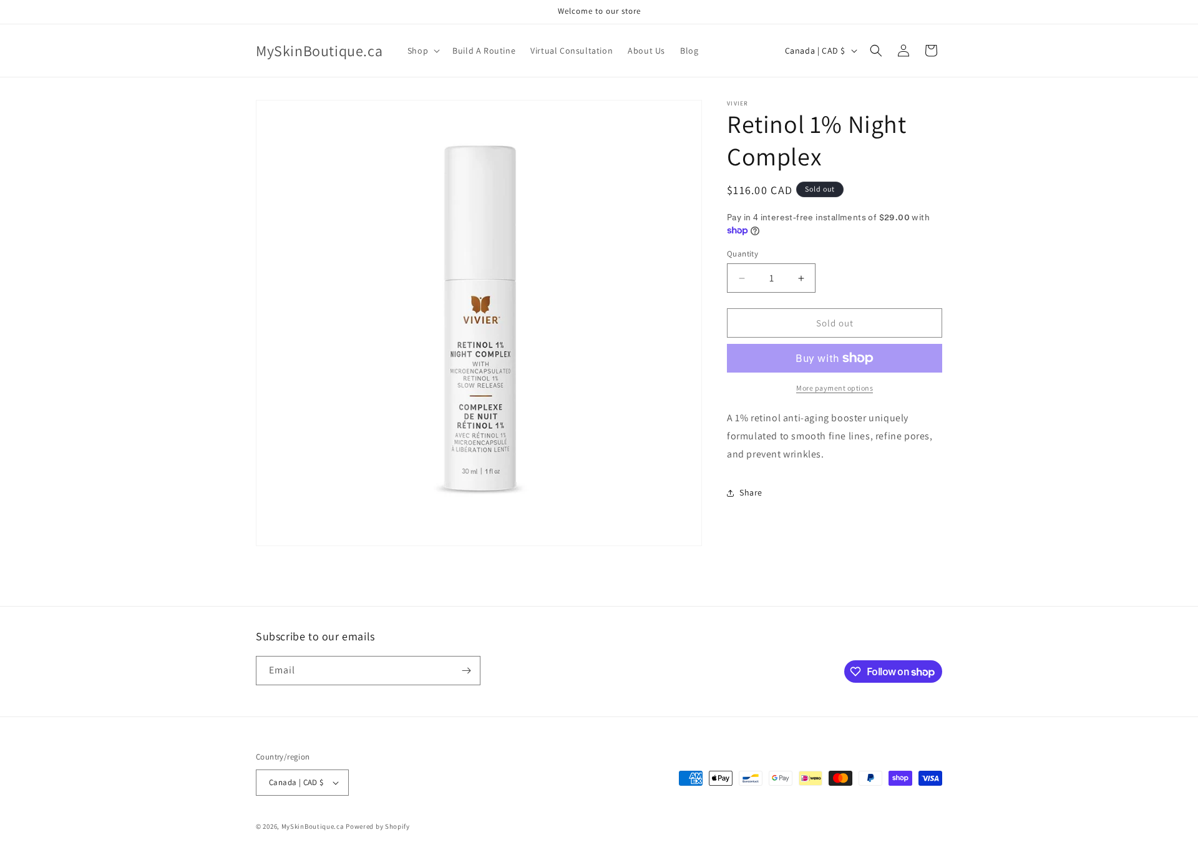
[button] (422, 50)
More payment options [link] (834, 388)
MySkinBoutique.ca (312, 826)
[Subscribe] (466, 670)
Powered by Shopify (378, 826)
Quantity (742, 253)
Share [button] (750, 492)
